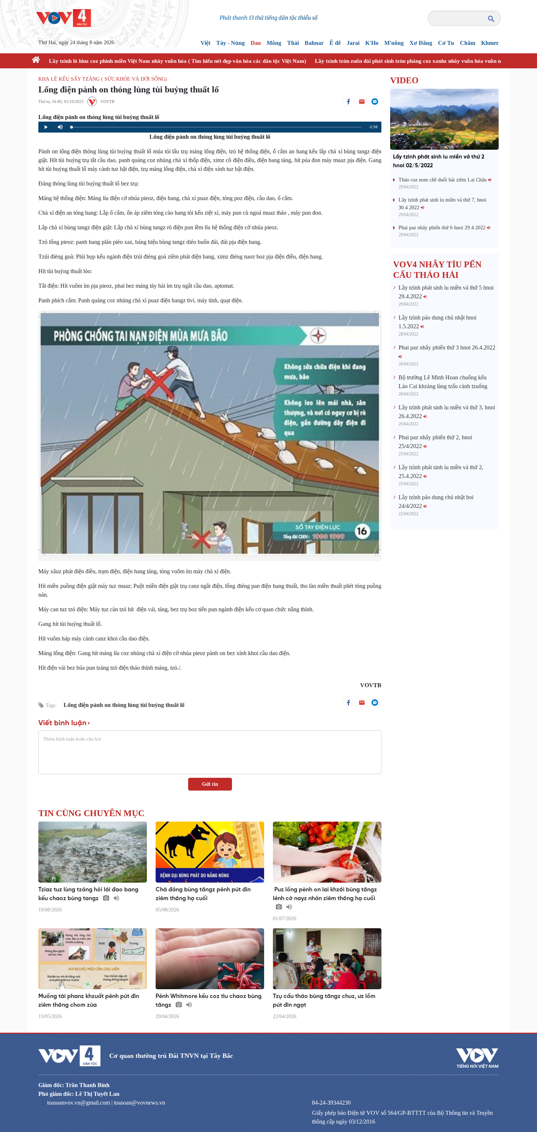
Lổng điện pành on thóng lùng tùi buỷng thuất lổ (124, 705)
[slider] (216, 127)
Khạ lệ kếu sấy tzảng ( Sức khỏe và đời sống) (102, 79)
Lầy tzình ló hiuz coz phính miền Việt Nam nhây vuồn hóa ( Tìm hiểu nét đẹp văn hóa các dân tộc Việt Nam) (177, 61)
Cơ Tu (446, 43)
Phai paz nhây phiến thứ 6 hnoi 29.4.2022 (443, 227)
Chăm (467, 43)
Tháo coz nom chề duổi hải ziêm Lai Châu (443, 180)
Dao (256, 43)
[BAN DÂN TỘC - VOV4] (63, 17)
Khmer (490, 43)
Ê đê (335, 43)
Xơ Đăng (421, 43)
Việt (205, 43)
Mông (274, 43)
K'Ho (371, 43)
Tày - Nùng (230, 43)
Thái (293, 43)
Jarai (353, 43)
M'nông (394, 43)
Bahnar (314, 43)
